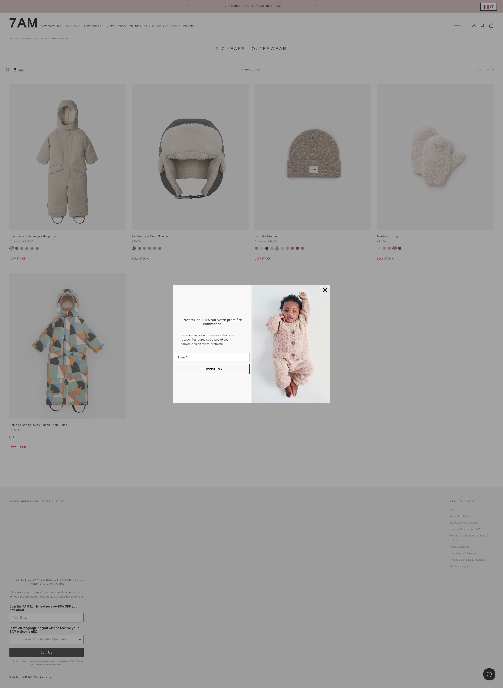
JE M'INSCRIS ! (212, 369)
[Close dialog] (325, 290)
